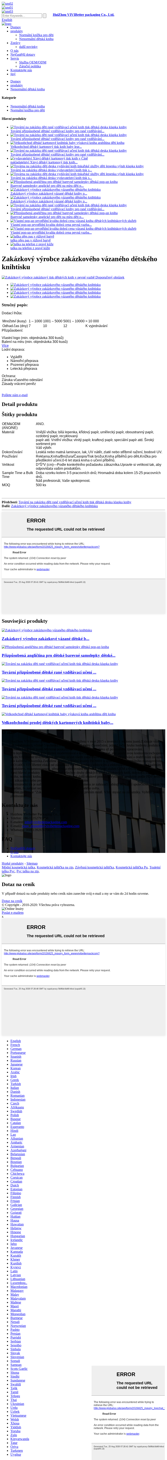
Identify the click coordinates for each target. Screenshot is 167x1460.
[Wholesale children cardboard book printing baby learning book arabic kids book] (59, 714)
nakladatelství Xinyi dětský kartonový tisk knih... (44, 162)
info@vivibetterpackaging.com (46, 822)
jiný (13, 74)
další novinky (28, 47)
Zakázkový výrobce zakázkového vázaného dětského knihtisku (54, 506)
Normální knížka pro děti (36, 35)
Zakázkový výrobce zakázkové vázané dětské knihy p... (48, 193)
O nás (14, 50)
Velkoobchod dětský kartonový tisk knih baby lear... (46, 146)
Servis (14, 58)
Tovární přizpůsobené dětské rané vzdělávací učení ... (49, 672)
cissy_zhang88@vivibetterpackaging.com (50, 826)
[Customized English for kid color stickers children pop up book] (55, 647)
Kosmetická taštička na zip (55, 867)
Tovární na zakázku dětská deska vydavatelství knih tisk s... (51, 170)
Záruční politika (30, 66)
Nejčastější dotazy (22, 54)
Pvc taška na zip (28, 871)
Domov (15, 27)
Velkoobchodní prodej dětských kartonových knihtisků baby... (57, 722)
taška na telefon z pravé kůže (30, 248)
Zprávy (15, 43)
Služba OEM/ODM (32, 62)
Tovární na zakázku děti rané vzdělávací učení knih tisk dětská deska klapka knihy (74, 502)
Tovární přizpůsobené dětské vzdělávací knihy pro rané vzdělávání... (57, 131)
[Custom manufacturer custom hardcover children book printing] (47, 630)
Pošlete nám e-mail (15, 395)
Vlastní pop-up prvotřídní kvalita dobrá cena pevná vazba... (51, 224)
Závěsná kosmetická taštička (94, 867)
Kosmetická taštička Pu (132, 867)
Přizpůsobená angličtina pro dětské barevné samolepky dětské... (58, 655)
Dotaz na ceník (12, 901)
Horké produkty (13, 863)
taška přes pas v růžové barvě (30, 240)
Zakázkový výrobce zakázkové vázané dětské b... (45, 638)
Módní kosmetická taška (18, 867)
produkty (16, 31)
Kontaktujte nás (21, 70)
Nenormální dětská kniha (36, 39)
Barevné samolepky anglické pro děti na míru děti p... (47, 185)
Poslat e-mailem (12, 912)
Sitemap (32, 863)
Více (5, 345)
